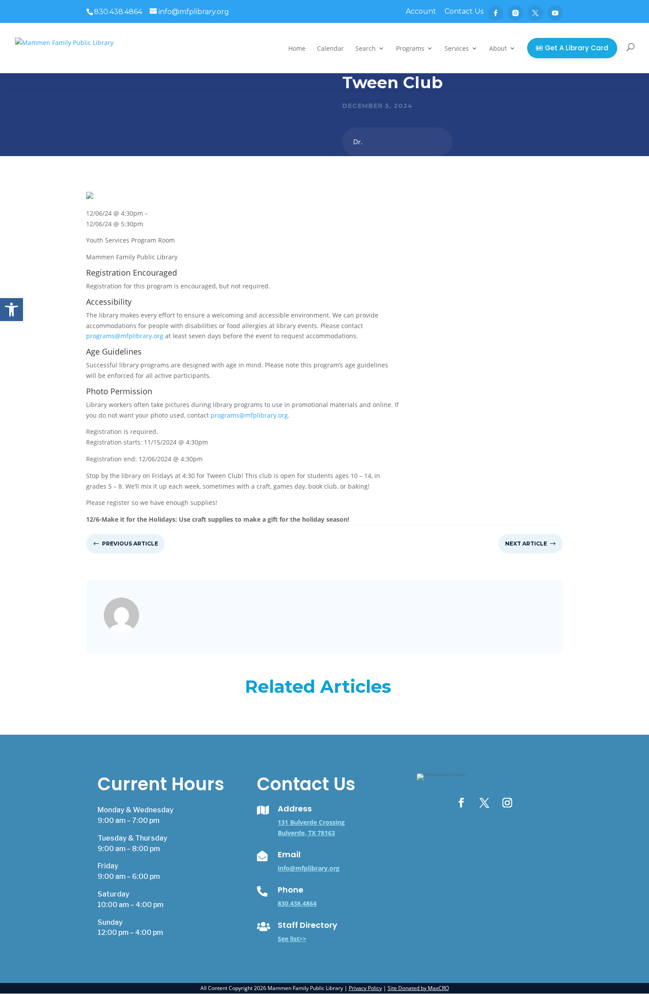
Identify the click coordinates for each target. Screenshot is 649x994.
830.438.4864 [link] (297, 903)
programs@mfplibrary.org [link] (124, 336)
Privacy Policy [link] (365, 988)
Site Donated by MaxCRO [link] (418, 988)
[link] (11, 309)
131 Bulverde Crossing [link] (311, 822)
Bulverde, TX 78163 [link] (306, 833)
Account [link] (421, 11)
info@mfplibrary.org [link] (309, 868)
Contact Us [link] (464, 11)
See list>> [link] (292, 938)
